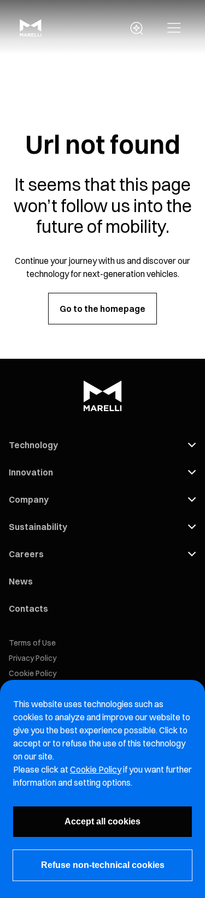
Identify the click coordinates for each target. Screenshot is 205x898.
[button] (174, 28)
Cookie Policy (32, 673)
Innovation (31, 472)
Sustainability (38, 526)
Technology (33, 444)
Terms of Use (32, 643)
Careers (26, 554)
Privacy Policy (32, 658)
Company (29, 499)
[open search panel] (136, 28)
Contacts (28, 608)
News (21, 581)
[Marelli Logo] (31, 33)
